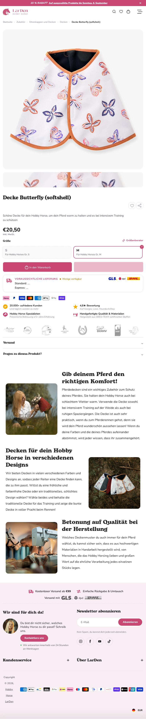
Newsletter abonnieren (99, 611)
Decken (63, 22)
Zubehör (21, 22)
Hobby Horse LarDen (9, 695)
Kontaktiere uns (34, 638)
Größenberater (134, 240)
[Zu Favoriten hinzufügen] (132, 205)
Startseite (7, 22)
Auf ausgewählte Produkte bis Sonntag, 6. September (78, 3)
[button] (140, 3)
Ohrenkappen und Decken (42, 22)
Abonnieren (130, 622)
